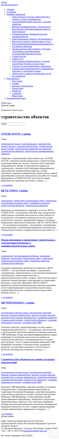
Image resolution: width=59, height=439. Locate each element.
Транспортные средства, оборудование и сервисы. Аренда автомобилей (31, 18)
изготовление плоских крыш (14, 313)
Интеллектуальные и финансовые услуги (31, 41)
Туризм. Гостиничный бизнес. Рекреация (31, 66)
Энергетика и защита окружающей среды (31, 73)
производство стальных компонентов (18, 317)
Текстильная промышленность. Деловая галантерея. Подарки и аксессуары (31, 62)
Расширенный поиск (16, 98)
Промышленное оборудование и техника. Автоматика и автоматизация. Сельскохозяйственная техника (31, 51)
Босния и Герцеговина (22, 86)
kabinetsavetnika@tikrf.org (35, 431)
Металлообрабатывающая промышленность (32, 44)
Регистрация (7, 5)
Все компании (18, 76)
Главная (10, 9)
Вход (15, 5)
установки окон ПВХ (32, 322)
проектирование (29, 144)
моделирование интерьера (26, 256)
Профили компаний (16, 14)
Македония (17, 96)
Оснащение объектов (22, 46)
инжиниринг (7, 200)
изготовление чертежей (40, 313)
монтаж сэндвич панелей (43, 315)
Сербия (15, 83)
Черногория (17, 88)
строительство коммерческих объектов (33, 149)
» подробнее (7, 185)
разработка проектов (39, 203)
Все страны (17, 81)
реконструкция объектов (12, 205)
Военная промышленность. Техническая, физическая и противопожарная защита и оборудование (31, 29)
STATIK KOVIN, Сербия (16, 134)
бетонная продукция (10, 144)
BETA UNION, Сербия (14, 190)
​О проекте (11, 12)
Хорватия (16, 91)
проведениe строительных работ (29, 200)
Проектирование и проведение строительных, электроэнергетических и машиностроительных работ (28, 242)
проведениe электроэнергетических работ (27, 259)
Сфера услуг (18, 59)
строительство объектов (12, 151)
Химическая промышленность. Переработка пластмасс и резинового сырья (33, 69)
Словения (16, 93)
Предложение (13, 78)
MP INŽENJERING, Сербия (17, 302)
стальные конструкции (27, 146)
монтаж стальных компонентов (15, 315)
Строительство (19, 56)
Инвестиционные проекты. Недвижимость (32, 39)
